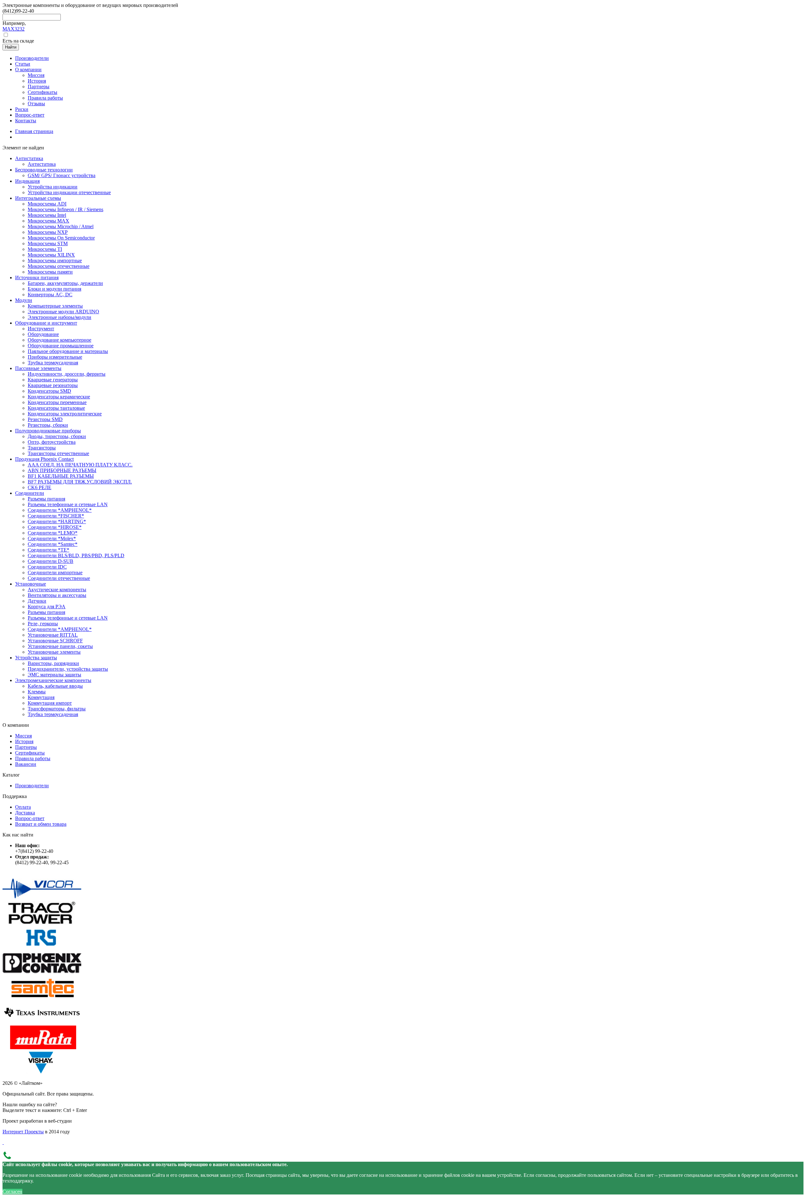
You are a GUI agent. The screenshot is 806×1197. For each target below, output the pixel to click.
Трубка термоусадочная (53, 362)
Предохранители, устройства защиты (68, 669)
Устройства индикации (52, 186)
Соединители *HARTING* (57, 521)
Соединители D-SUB (50, 561)
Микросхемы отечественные (58, 266)
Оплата (23, 807)
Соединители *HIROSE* (55, 527)
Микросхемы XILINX (51, 254)
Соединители (29, 493)
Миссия (23, 735)
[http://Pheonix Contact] (42, 972)
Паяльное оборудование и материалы (68, 351)
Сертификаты (30, 752)
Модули (23, 300)
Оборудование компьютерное (59, 340)
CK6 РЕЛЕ (39, 487)
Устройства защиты (36, 657)
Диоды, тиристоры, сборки (57, 436)
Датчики (37, 601)
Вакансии (25, 764)
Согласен (12, 1191)
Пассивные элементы (38, 368)
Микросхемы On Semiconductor (61, 237)
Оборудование (43, 334)
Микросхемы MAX (48, 220)
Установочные (30, 584)
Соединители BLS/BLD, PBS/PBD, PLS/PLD (76, 555)
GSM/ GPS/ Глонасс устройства (61, 175)
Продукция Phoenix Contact (44, 459)
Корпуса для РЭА (46, 606)
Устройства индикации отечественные (69, 192)
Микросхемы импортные (55, 260)
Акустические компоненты (57, 589)
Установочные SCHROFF (55, 640)
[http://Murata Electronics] (42, 1047)
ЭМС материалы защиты (54, 674)
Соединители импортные (55, 572)
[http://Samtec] (42, 997)
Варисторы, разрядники (53, 663)
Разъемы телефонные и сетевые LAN (68, 504)
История (24, 741)
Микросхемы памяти (50, 272)
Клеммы (37, 691)
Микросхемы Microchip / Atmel (61, 226)
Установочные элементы (54, 652)
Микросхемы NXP (48, 232)
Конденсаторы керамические (59, 396)
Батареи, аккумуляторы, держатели (65, 283)
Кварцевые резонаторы (53, 385)
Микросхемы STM (48, 243)
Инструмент (41, 328)
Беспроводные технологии (44, 169)
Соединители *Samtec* (52, 544)
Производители (32, 785)
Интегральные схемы (38, 198)
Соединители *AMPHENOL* (60, 510)
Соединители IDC (47, 567)
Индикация (27, 181)
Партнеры (26, 747)
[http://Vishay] (42, 1072)
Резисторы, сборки (48, 425)
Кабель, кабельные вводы (55, 686)
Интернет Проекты (23, 1131)
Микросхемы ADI (47, 203)
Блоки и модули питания (54, 289)
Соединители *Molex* (52, 538)
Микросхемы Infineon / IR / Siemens (65, 209)
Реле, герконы (43, 623)
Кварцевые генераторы (53, 379)
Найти (10, 47)
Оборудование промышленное (61, 345)
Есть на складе (18, 40)
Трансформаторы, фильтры (57, 708)
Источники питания (37, 277)
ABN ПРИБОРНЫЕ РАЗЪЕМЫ (62, 470)
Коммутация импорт (50, 703)
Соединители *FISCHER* (56, 515)
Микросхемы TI (45, 249)
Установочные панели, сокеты (60, 646)
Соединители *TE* (48, 549)
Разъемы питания (46, 498)
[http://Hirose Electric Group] (42, 948)
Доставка (25, 812)
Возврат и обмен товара (40, 824)
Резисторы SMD (45, 419)
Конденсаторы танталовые (56, 408)
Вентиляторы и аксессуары (57, 595)
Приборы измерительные (55, 357)
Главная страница (34, 131)
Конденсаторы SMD (49, 391)
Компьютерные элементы (55, 306)
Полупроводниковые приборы (48, 430)
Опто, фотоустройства (52, 442)
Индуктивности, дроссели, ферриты (66, 374)
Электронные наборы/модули (59, 317)
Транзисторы (42, 447)
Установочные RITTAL (53, 635)
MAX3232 (14, 29)
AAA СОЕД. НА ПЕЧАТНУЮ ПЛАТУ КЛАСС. (80, 464)
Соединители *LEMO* (52, 532)
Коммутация (41, 697)
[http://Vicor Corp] (42, 898)
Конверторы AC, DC (50, 294)
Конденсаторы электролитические (65, 413)
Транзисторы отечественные (58, 453)
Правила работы (32, 758)
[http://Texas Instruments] (42, 1022)
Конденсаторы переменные (57, 402)
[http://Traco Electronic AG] (42, 923)
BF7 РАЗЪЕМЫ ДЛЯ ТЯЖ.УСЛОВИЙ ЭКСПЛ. (80, 481)
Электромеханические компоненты (53, 680)
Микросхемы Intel (47, 215)
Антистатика (29, 158)
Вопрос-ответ (29, 818)
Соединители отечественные (59, 578)
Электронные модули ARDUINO (63, 311)
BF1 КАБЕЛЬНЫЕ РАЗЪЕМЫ (61, 476)
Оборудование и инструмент (46, 323)
